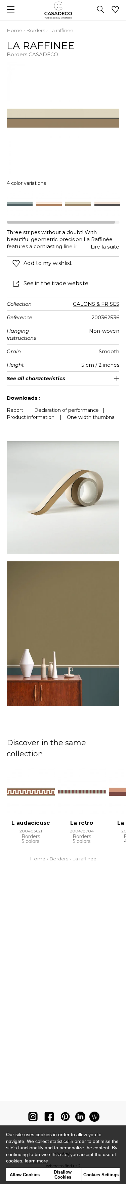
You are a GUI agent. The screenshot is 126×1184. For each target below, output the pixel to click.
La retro (81, 823)
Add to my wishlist (48, 263)
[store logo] (63, 10)
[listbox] (63, 204)
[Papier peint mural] (94, 1118)
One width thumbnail (92, 417)
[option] (20, 204)
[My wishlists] (115, 10)
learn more (36, 1160)
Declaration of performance (66, 410)
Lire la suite (105, 246)
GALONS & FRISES (96, 304)
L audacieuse (30, 823)
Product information (30, 417)
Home (14, 30)
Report (15, 410)
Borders (35, 30)
